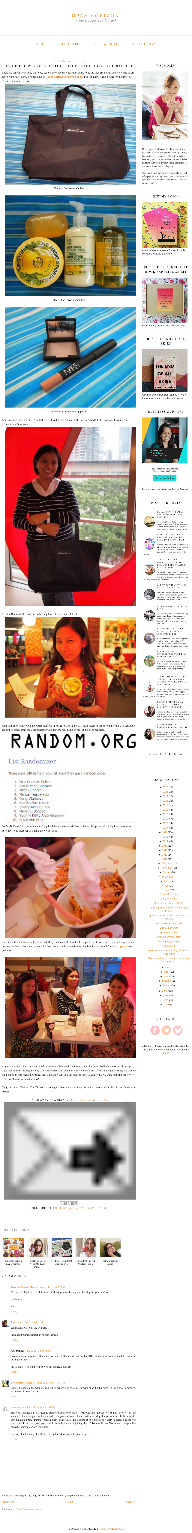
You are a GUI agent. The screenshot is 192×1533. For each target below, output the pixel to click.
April (166, 972)
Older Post (130, 1501)
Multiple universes (169, 928)
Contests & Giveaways (71, 1208)
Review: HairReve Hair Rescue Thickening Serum (172, 725)
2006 (166, 1004)
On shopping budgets (169, 941)
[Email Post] (70, 1151)
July (167, 885)
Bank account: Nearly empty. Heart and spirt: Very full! (171, 514)
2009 (164, 991)
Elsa (13, 1322)
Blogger (166, 1053)
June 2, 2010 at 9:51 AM (39, 1350)
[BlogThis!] (65, 1203)
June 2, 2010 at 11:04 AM (51, 1382)
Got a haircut (168, 946)
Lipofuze (122, 946)
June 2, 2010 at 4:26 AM (52, 1287)
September (167, 876)
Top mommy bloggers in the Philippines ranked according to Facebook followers (171, 680)
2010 (164, 859)
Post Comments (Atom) (29, 1509)
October (167, 872)
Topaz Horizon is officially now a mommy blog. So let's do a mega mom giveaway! (171, 563)
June (166, 890)
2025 (165, 792)
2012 (164, 850)
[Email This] (62, 1203)
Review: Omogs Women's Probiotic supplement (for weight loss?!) (171, 631)
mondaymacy (18, 1407)
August (167, 881)
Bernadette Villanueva (23, 1382)
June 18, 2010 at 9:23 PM (40, 1407)
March (167, 976)
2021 (165, 810)
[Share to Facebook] (72, 1203)
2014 (165, 841)
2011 (164, 855)
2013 (164, 846)
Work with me (106, 44)
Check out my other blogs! (169, 937)
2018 (165, 823)
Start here (69, 44)
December (166, 863)
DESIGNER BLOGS (112, 1528)
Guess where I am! (168, 894)
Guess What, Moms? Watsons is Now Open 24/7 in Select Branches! (172, 654)
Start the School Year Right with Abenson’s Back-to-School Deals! (171, 537)
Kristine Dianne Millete (24, 1287)
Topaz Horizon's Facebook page (64, 77)
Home (40, 44)
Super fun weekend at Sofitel (169, 903)
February (166, 981)
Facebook (99, 1208)
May (167, 967)
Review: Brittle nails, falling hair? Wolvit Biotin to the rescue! (170, 704)
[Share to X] (69, 1203)
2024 (165, 796)
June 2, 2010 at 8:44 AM (30, 1322)
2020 (165, 814)
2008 (165, 995)
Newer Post (8, 1501)
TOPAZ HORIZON (94, 15)
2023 (165, 801)
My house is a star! (168, 932)
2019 (165, 819)
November (166, 867)
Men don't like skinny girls (169, 923)
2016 (164, 832)
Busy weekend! (169, 898)
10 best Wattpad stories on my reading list (171, 586)
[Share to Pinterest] (76, 1203)
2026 (165, 787)
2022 (165, 805)
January (167, 985)
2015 (165, 837)
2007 (165, 1000)
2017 (165, 828)
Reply (14, 1311)
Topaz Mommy (144, 44)
